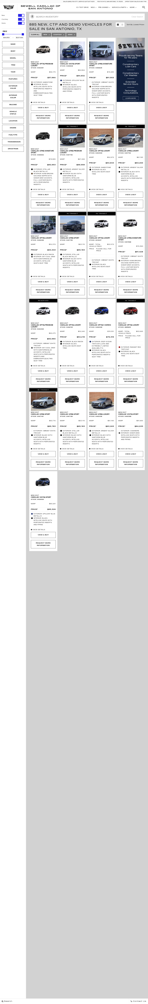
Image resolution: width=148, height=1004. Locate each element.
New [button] (93, 8)
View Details (38, 102)
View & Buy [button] (43, 108)
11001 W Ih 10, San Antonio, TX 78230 (110, 1)
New (3, 15)
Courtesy (5, 19)
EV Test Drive (82, 7)
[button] (143, 7)
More (132, 8)
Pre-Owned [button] (103, 8)
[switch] (13, 15)
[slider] (3, 34)
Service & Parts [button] (119, 8)
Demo (4, 23)
